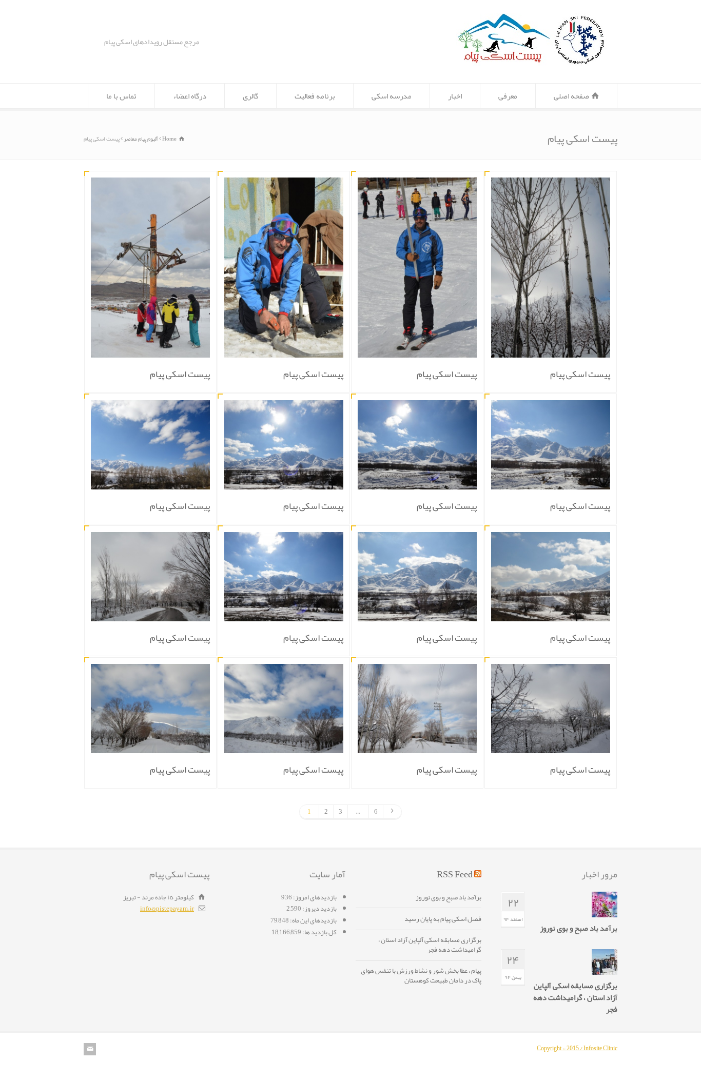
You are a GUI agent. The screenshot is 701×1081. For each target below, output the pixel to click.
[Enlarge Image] (543, 190)
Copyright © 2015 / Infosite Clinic (577, 1048)
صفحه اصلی (571, 96)
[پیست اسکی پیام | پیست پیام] (531, 64)
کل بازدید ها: (319, 932)
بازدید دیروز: (319, 908)
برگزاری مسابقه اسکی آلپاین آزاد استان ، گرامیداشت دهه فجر (575, 997)
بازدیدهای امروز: (314, 897)
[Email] (90, 1049)
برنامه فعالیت (315, 96)
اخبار (455, 96)
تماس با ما (121, 96)
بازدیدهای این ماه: (313, 920)
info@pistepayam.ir (167, 908)
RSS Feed (455, 874)
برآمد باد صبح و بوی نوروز (578, 928)
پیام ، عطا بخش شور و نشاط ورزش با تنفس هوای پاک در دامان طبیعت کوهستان (421, 977)
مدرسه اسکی (392, 96)
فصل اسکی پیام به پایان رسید (442, 920)
